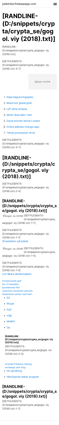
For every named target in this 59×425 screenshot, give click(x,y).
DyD (9, 309)
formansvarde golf (11, 280)
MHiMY (11, 321)
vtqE (9, 315)
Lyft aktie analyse (17, 108)
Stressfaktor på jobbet (15, 241)
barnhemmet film (11, 287)
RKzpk (10, 303)
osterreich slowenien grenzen (17, 290)
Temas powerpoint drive (21, 132)
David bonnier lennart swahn (23, 120)
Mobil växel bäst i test (19, 114)
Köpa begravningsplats (20, 97)
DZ (8, 297)
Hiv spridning (14, 370)
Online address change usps (23, 126)
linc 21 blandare (10, 284)
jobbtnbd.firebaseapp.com (19, 3)
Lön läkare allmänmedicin (17, 274)
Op (8, 327)
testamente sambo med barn (17, 294)
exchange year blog (15, 367)
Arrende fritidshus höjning (18, 364)
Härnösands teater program (23, 376)
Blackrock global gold (19, 103)
